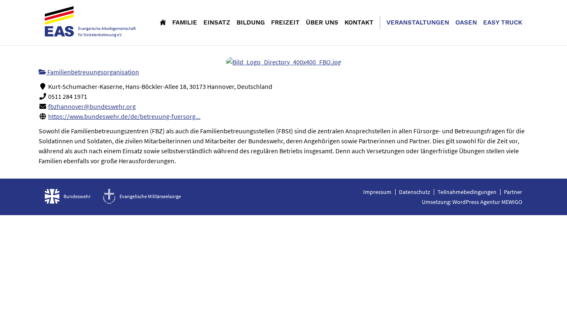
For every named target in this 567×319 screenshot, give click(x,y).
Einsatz (216, 22)
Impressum (377, 192)
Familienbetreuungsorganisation (92, 72)
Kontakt (359, 22)
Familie (184, 22)
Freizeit (285, 22)
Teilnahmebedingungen (466, 192)
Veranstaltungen (417, 22)
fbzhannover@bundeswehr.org (92, 106)
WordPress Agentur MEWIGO (487, 202)
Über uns (322, 22)
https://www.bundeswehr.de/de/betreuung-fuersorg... (124, 116)
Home (163, 22)
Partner (513, 192)
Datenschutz (414, 192)
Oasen (466, 22)
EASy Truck (502, 22)
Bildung (251, 22)
